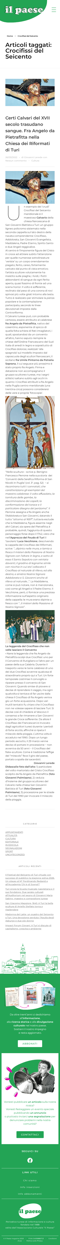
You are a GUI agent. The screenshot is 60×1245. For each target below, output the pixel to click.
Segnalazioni (13, 848)
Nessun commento (16, 160)
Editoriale (12, 841)
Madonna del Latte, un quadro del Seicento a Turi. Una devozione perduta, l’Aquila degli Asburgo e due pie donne (29, 917)
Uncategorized (15, 854)
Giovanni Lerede (33, 157)
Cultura (35, 160)
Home (10, 36)
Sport (9, 851)
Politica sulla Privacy (34, 1241)
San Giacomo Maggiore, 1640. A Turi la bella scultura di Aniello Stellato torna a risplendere (29, 906)
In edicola (11, 845)
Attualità (11, 835)
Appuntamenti (14, 832)
